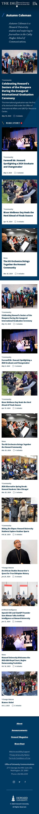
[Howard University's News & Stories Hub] (10, 4)
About (19, 723)
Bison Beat (19, 743)
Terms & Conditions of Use (19, 758)
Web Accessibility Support (19, 751)
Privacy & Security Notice (19, 755)
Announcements (19, 730)
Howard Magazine (19, 737)
